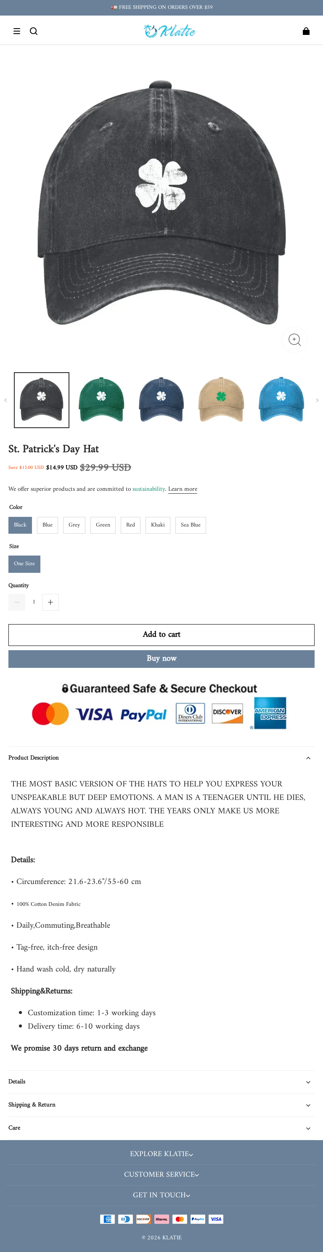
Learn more (182, 489)
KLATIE (172, 1238)
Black (20, 525)
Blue (47, 525)
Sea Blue (191, 525)
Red (130, 525)
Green (103, 525)
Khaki (158, 525)
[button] (16, 31)
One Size (24, 564)
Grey (74, 525)
